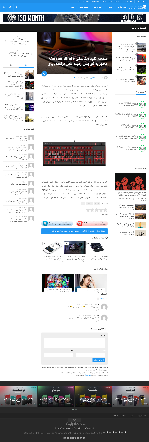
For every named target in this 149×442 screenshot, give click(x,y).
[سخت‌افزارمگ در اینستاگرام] (74, 437)
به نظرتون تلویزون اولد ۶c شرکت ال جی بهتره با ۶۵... (16, 157)
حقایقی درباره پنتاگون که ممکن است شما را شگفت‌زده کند (125, 207)
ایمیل (71, 350)
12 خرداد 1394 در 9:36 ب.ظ (85, 304)
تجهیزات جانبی (138, 28)
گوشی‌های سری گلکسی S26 (111, 1)
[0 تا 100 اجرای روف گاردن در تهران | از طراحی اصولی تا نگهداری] (140, 216)
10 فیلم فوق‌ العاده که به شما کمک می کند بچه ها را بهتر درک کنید (58, 290)
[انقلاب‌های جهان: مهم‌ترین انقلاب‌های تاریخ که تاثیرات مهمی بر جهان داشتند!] (130, 181)
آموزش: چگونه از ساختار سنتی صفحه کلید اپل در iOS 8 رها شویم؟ (53, 258)
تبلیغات (123, 415)
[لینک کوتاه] (72, 78)
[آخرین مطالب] (26, 65)
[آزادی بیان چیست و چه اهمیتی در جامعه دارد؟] (140, 233)
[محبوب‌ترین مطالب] (11, 65)
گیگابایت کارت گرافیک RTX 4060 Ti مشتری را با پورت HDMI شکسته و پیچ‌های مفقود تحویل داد (14, 85)
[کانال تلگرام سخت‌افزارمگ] (78, 437)
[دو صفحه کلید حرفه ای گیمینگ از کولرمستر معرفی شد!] (97, 247)
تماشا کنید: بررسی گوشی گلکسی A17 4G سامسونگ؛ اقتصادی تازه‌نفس (127, 137)
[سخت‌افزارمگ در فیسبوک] (71, 437)
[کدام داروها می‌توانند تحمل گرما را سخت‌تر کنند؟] (91, 283)
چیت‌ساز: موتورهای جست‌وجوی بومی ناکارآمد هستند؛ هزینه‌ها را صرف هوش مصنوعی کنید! (13, 74)
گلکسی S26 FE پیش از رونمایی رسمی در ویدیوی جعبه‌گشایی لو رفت (73, 231)
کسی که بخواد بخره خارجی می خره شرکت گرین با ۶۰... (16, 167)
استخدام (115, 415)
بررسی (110, 7)
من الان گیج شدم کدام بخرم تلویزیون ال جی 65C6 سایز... (15, 139)
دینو (79, 1)
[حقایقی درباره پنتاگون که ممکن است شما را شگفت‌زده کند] (140, 207)
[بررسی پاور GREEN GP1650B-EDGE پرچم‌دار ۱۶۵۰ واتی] (141, 58)
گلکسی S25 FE (128, 1)
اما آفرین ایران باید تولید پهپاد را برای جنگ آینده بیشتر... (16, 202)
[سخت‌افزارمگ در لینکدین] (65, 437)
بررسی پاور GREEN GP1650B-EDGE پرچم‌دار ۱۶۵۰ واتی (125, 58)
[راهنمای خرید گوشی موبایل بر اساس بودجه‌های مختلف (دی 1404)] (130, 396)
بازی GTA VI (140, 1)
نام (103, 350)
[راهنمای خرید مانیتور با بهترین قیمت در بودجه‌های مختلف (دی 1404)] (93, 396)
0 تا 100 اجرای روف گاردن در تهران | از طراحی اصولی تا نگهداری (125, 216)
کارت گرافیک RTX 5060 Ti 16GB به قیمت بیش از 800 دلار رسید (125, 69)
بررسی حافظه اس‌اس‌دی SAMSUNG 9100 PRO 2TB (126, 115)
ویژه (72, 7)
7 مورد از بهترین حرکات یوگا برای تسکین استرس (125, 224)
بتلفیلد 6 (86, 1)
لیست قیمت (84, 7)
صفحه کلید (89, 204)
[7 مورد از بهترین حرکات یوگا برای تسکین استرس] (140, 225)
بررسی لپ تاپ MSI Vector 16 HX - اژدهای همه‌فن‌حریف (127, 148)
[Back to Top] (74, 420)
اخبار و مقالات (122, 7)
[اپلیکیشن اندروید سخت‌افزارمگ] (81, 437)
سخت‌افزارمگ (141, 415)
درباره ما (131, 415)
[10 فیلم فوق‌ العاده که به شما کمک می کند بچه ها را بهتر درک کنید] (58, 283)
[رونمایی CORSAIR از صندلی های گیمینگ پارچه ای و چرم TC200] (75, 247)
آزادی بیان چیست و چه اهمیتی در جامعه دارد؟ (127, 233)
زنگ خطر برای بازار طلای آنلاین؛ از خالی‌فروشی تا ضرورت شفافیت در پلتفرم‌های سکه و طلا (13, 118)
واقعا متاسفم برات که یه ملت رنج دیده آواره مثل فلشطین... (15, 176)
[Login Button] (4, 7)
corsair (97, 204)
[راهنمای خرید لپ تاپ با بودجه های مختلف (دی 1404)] (56, 396)
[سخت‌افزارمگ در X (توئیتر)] (68, 437)
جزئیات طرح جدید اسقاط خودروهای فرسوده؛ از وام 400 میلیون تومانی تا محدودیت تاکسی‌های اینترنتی (126, 47)
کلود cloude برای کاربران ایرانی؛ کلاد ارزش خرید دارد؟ (125, 80)
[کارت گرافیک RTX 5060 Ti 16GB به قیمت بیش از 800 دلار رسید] (141, 69)
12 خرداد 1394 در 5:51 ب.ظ (84, 315)
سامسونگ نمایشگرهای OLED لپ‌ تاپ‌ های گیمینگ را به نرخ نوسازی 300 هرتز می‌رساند (14, 107)
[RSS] (84, 437)
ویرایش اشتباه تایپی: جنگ (19, 184)
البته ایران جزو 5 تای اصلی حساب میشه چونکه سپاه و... (17, 192)
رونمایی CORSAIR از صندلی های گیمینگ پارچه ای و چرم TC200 (76, 258)
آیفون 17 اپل (95, 1)
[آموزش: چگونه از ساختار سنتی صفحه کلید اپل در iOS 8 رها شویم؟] (53, 247)
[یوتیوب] (92, 223)
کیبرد (82, 204)
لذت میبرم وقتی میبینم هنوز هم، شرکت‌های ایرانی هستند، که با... (17, 148)
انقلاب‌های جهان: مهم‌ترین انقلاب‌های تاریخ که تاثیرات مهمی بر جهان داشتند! (132, 194)
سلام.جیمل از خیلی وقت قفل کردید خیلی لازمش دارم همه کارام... (16, 211)
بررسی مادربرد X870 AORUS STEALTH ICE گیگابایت (129, 126)
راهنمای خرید (98, 7)
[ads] (74, 18)
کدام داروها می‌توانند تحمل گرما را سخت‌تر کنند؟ (93, 290)
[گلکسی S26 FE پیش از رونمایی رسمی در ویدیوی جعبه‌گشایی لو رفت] (29, 96)
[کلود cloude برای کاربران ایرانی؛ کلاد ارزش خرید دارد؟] (141, 80)
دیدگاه (100, 299)
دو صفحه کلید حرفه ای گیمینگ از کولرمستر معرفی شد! (98, 257)
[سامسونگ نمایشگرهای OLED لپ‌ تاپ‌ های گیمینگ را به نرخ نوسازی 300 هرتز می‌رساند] (29, 107)
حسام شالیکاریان (94, 78)
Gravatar (88, 375)
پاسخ (97, 310)
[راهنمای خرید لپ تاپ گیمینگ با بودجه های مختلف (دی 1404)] (18, 396)
